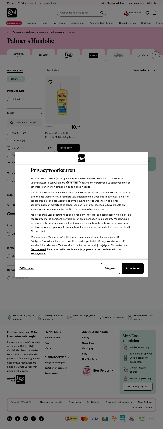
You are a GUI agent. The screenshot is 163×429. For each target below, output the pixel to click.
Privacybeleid (38, 253)
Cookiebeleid (38, 249)
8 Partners (73, 182)
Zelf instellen (26, 268)
